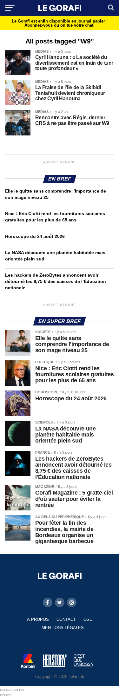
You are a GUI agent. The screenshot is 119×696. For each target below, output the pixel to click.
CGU (87, 619)
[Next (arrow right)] (8, 695)
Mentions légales (63, 627)
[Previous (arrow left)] (2, 695)
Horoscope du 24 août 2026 (35, 236)
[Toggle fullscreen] (15, 690)
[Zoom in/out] (21, 690)
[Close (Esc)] (2, 690)
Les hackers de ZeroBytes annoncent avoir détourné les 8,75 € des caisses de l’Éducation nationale (55, 281)
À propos (38, 619)
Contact (66, 619)
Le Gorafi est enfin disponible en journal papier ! (60, 23)
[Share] (8, 690)
